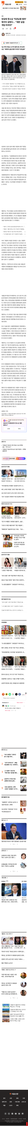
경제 (17, 1098)
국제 (24, 1098)
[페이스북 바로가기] (5, 1113)
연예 (17, 1105)
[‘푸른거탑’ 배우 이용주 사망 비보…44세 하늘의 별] (23, 975)
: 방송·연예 (6, 934)
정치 (4, 1098)
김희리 (7, 33)
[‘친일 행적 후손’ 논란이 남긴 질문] (23, 856)
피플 (4, 1105)
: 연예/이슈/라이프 (7, 970)
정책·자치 (4, 1102)
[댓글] (14, 28)
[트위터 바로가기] (9, 1113)
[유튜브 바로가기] (12, 1113)
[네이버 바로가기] (19, 1113)
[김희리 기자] (3, 34)
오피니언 (3, 851)
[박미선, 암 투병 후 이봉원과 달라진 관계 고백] (23, 984)
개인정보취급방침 (13, 1118)
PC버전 (24, 1118)
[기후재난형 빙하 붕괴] (23, 865)
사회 (2, 16)
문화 (11, 1102)
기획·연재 (3, 878)
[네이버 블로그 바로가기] (22, 1113)
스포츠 (10, 1105)
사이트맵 (20, 1118)
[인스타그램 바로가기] (15, 1113)
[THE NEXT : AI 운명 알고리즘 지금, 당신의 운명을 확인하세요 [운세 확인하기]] (14, 458)
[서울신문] (6, 3)
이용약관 (7, 1118)
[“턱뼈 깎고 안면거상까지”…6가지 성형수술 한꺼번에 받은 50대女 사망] (23, 993)
